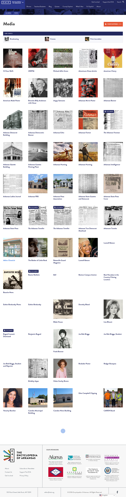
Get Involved (96, 2)
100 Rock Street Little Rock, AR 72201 (19, 492)
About (99, 6)
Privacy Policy (24, 475)
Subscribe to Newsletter (27, 468)
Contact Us (8, 472)
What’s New (79, 6)
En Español (90, 6)
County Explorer (68, 6)
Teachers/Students (40, 6)
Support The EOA (25, 472)
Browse (29, 6)
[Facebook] (117, 492)
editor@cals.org (49, 492)
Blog (50, 6)
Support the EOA (108, 2)
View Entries (114, 24)
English (105, 495)
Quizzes (57, 6)
